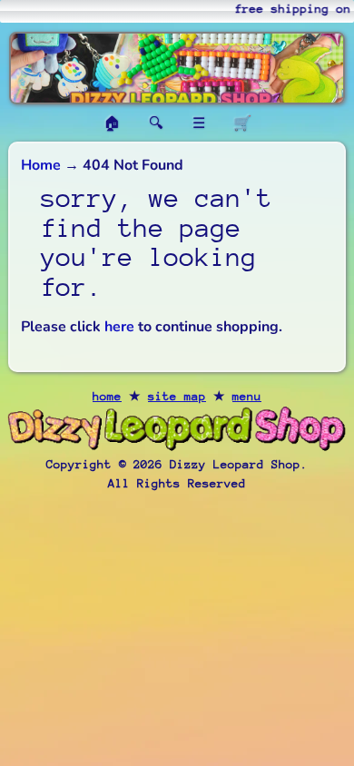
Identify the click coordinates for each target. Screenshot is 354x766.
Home (41, 165)
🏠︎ (111, 123)
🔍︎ (155, 123)
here (119, 327)
